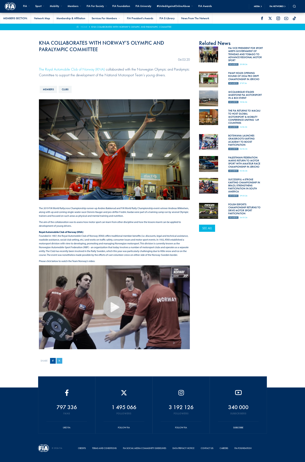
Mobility (54, 6)
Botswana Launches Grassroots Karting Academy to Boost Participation (241, 140)
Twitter (270, 18)
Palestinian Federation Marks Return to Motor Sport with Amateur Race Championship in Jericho (244, 162)
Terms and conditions (104, 448)
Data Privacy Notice (183, 448)
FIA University (143, 6)
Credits (82, 448)
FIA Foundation (121, 6)
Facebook (262, 18)
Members (73, 6)
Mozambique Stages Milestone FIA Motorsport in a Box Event (245, 95)
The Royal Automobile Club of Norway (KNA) (72, 69)
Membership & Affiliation (70, 18)
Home (84, 26)
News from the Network (195, 18)
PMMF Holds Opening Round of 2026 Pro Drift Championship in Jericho (243, 76)
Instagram (278, 18)
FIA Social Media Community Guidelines (144, 448)
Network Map (42, 18)
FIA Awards (205, 6)
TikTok (294, 18)
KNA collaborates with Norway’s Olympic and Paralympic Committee (131, 26)
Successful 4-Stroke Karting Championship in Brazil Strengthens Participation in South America (244, 185)
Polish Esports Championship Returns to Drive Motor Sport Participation (244, 209)
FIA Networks (277, 6)
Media (257, 6)
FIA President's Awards (140, 18)
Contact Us (207, 448)
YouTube (286, 18)
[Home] (10, 6)
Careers (224, 448)
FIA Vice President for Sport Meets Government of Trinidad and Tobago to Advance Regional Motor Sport (245, 54)
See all (207, 228)
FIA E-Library (167, 18)
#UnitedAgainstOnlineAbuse (173, 6)
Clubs (65, 89)
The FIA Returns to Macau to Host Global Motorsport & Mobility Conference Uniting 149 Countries (244, 117)
